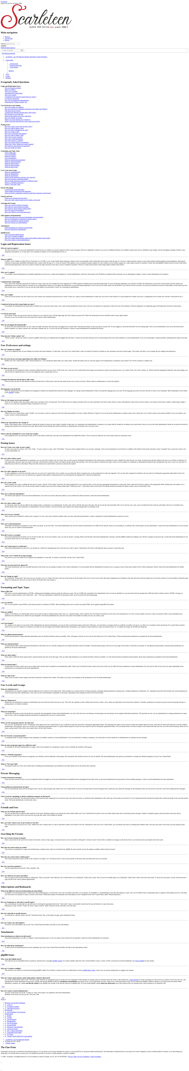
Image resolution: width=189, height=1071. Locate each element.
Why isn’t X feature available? (14, 236)
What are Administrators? (12, 172)
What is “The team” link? (12, 184)
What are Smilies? (10, 156)
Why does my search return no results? (17, 207)
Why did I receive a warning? (14, 140)
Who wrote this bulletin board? (14, 234)
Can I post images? (11, 158)
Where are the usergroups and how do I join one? (20, 177)
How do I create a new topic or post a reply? (18, 126)
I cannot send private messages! (14, 189)
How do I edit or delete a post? (14, 128)
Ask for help (9, 38)
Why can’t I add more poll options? (16, 133)
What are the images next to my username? (18, 116)
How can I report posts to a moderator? (17, 142)
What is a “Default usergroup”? (14, 183)
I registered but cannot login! (14, 93)
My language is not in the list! (14, 114)
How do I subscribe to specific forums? (17, 221)
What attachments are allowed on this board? (18, 228)
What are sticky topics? (12, 163)
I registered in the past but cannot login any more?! (20, 97)
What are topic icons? (11, 167)
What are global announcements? (15, 160)
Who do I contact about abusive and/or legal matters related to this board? (27, 238)
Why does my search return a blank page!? (18, 208)
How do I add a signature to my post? (16, 130)
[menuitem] (13, 64)
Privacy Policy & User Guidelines (78, 1056)
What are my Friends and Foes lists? (16, 198)
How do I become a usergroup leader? (16, 179)
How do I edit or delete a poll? (14, 135)
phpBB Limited (57, 961)
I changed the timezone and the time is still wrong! (20, 112)
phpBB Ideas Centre (89, 970)
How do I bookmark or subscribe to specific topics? (21, 219)
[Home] (36, 28)
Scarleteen (4, 1)
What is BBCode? (10, 153)
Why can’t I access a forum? (13, 137)
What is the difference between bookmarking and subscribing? (24, 217)
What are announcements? (13, 161)
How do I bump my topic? (13, 148)
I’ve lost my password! (12, 98)
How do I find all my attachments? (15, 229)
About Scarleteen (95, 1056)
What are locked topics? (12, 165)
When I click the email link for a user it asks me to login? (22, 121)
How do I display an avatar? (13, 118)
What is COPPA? (10, 90)
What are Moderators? (12, 174)
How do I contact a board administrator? (17, 240)
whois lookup (134, 980)
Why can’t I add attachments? (14, 139)
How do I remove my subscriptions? (16, 222)
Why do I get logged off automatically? (17, 100)
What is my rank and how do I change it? (17, 119)
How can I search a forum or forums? (16, 205)
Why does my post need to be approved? (17, 146)
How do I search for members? (14, 210)
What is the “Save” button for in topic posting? (19, 144)
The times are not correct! (13, 111)
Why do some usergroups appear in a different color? (21, 181)
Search (3, 44)
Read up (7, 37)
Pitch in (7, 40)
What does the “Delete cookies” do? (16, 102)
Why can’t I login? (10, 95)
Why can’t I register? (11, 91)
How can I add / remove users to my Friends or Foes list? (22, 200)
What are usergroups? (11, 175)
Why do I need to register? (13, 88)
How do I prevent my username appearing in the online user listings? (26, 109)
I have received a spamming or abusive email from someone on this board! (28, 193)
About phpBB (139, 961)
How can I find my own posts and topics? (18, 212)
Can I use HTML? (10, 154)
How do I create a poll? (12, 132)
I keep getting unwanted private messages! (18, 191)
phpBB (10, 392)
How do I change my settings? (14, 107)
